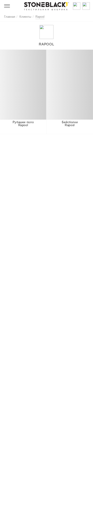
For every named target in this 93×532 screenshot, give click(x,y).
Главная (9, 16)
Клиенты (25, 16)
